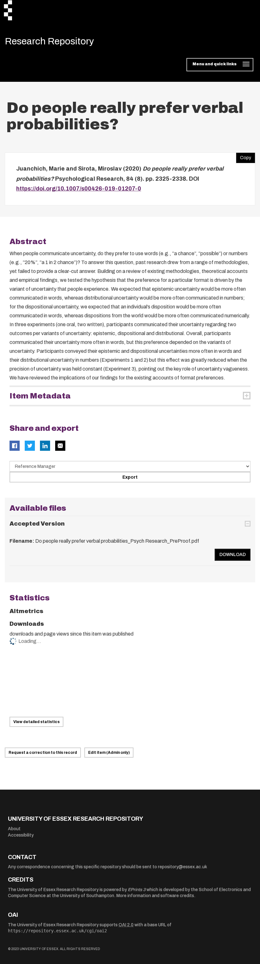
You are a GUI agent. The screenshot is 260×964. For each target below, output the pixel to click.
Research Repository (49, 41)
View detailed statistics (36, 722)
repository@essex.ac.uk (182, 866)
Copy (243, 156)
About (14, 828)
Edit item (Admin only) (109, 752)
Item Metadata (40, 396)
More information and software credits (155, 895)
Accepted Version (37, 524)
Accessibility (21, 835)
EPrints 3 (137, 889)
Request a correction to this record (43, 752)
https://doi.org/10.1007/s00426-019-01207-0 (78, 188)
